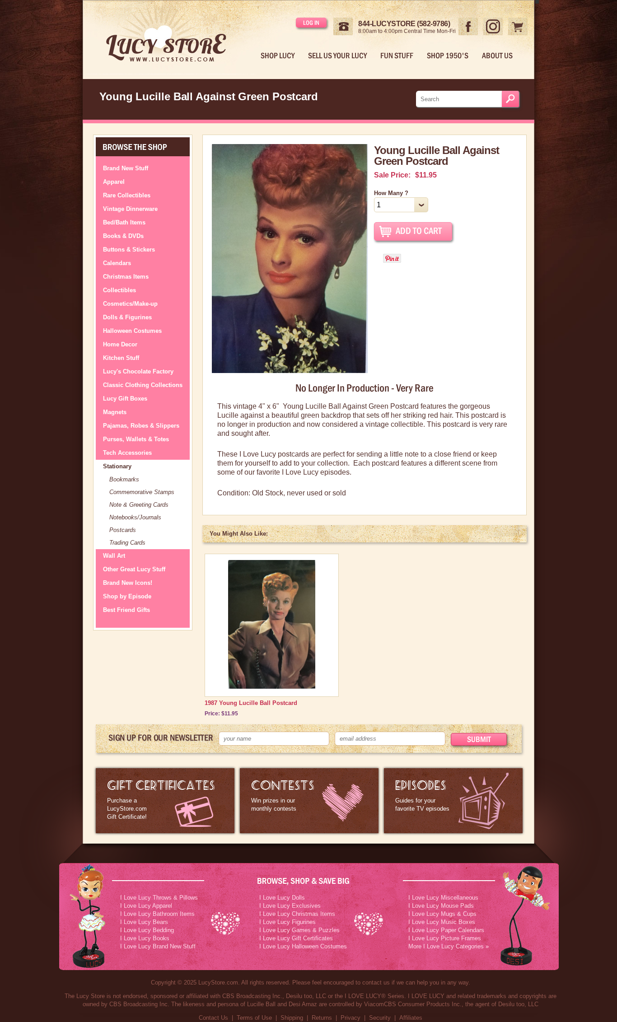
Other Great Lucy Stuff (134, 569)
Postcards (122, 530)
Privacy (350, 1017)
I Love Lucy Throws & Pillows (159, 897)
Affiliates (410, 1017)
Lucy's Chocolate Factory (138, 371)
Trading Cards (127, 542)
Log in (311, 22)
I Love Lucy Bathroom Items (157, 913)
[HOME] (173, 37)
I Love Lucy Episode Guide (453, 800)
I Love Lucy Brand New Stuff (158, 946)
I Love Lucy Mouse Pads (441, 905)
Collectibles (119, 290)
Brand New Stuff (125, 168)
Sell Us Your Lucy (337, 55)
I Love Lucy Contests (309, 800)
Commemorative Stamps (141, 492)
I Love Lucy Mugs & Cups (442, 913)
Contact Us (213, 1017)
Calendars (117, 263)
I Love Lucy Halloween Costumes (303, 946)
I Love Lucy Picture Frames (444, 938)
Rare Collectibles (126, 195)
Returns (322, 1017)
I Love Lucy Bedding (147, 930)
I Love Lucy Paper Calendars (446, 930)
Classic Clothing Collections (142, 385)
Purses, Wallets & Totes (136, 439)
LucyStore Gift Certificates (165, 800)
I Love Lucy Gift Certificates (296, 938)
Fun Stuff (396, 55)
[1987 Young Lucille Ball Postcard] (271, 686)
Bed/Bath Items (124, 222)
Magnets (114, 412)
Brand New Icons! (127, 582)
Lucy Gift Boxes (125, 398)
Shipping (291, 1017)
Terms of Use (254, 1017)
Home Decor (120, 344)
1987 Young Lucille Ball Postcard (251, 703)
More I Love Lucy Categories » (448, 946)
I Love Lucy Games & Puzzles (299, 930)
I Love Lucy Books (144, 938)
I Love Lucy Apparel (146, 905)
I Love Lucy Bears (144, 922)
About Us (497, 55)
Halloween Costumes (132, 330)
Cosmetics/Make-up (130, 303)
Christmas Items (126, 276)
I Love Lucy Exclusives (290, 905)
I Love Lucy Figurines (287, 922)
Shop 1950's (447, 55)
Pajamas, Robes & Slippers (141, 425)
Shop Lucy (277, 55)
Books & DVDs (123, 236)
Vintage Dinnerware (130, 208)
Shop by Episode (127, 596)
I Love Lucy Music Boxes (441, 922)
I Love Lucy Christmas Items (297, 913)
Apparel (114, 181)
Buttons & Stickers (129, 249)
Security (380, 1017)
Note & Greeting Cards (138, 504)
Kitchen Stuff (121, 358)
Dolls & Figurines (127, 317)
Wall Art (114, 555)
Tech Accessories (127, 452)
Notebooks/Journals (135, 517)
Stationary (117, 466)
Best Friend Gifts (126, 610)
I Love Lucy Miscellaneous (443, 897)
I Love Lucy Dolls (282, 897)
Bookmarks (124, 479)
